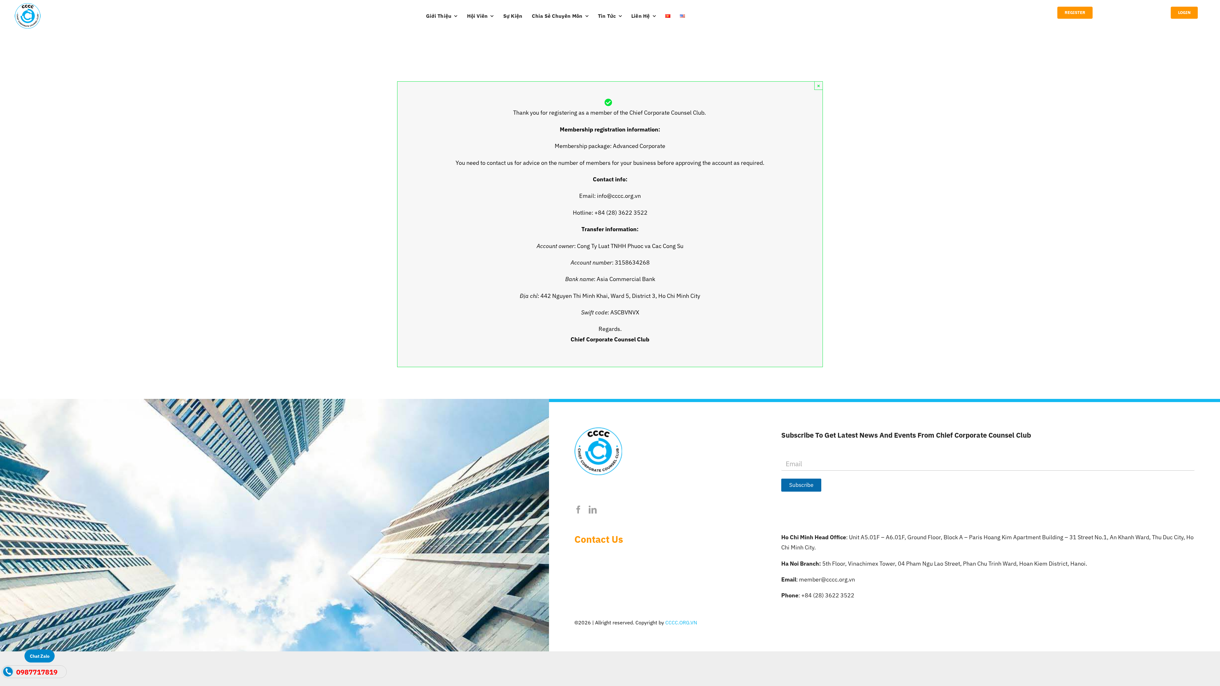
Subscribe (801, 484)
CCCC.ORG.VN (681, 622)
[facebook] (578, 510)
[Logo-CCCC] (28, 6)
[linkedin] (593, 510)
